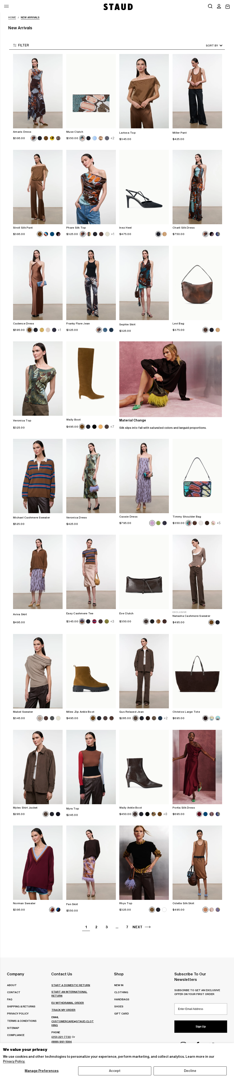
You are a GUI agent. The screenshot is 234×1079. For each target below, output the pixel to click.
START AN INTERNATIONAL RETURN (69, 994)
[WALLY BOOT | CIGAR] (91, 378)
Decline (190, 1070)
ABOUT (12, 985)
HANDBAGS (121, 999)
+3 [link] (112, 621)
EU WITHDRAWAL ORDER (67, 1003)
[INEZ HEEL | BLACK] (144, 187)
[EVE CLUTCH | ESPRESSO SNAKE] (144, 572)
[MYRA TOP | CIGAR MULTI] (91, 767)
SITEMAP (13, 1028)
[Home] (118, 6)
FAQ (9, 999)
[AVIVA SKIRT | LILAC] (38, 572)
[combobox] (208, 45)
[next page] (148, 927)
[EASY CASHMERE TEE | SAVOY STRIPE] (91, 572)
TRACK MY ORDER (63, 1010)
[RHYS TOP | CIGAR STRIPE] (144, 862)
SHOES (118, 1006)
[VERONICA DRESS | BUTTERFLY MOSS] (91, 476)
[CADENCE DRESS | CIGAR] (38, 283)
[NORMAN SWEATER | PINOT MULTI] (38, 862)
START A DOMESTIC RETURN (70, 985)
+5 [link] (219, 523)
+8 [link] (165, 814)
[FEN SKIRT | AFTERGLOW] (91, 862)
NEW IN (118, 985)
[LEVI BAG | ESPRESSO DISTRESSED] (197, 283)
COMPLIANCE (15, 1035)
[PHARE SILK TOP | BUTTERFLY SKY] (91, 187)
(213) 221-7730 (61, 1037)
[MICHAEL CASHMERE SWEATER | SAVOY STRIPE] (38, 476)
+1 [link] (112, 234)
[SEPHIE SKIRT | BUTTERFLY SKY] (144, 283)
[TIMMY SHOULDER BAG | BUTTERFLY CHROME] (197, 476)
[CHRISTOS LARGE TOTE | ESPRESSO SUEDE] (197, 671)
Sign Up (201, 1026)
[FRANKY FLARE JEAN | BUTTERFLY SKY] (91, 283)
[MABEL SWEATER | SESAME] (38, 671)
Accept (114, 1070)
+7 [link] (112, 427)
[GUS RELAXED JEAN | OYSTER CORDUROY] (144, 671)
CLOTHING (121, 992)
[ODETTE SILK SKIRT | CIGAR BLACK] (197, 862)
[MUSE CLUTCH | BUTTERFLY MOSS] (91, 91)
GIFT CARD (121, 1013)
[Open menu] (6, 6)
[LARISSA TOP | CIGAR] (144, 91)
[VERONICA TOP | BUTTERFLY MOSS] (38, 378)
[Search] (210, 7)
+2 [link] (112, 138)
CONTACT (13, 992)
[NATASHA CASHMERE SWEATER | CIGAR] (197, 572)
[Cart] (227, 7)
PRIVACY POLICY (18, 1013)
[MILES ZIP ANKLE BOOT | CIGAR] (91, 671)
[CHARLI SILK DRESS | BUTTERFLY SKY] (197, 187)
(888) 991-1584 (61, 1042)
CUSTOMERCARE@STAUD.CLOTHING (72, 1023)
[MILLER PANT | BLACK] (197, 91)
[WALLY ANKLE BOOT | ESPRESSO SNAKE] (144, 767)
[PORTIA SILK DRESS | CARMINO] (197, 767)
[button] (219, 7)
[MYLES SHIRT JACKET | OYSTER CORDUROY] (38, 767)
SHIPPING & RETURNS (21, 1006)
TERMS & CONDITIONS (22, 1021)
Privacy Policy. (14, 1061)
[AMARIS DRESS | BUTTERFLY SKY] (38, 91)
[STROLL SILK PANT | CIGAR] (38, 187)
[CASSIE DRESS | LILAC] (144, 476)
